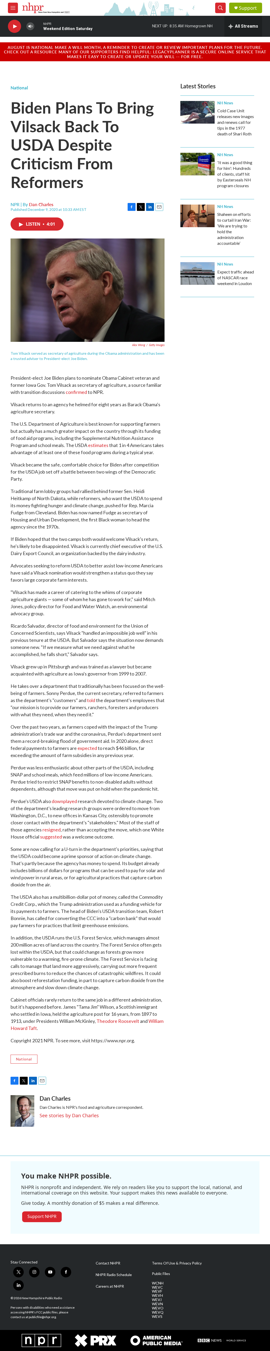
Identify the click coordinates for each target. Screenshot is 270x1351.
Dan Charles (41, 204)
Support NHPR (41, 1216)
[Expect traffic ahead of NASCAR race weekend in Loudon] (197, 273)
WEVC (157, 1287)
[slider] (39, 26)
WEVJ (157, 1300)
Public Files (161, 1274)
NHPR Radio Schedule (114, 1275)
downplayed (64, 801)
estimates (98, 445)
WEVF (157, 1291)
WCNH (157, 1283)
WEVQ (157, 1312)
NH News (225, 102)
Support (248, 8)
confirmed (76, 392)
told (91, 700)
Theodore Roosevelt (118, 1021)
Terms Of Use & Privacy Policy (177, 1263)
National (19, 87)
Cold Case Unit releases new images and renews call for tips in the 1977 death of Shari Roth (235, 122)
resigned (51, 829)
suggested (51, 837)
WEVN (157, 1304)
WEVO (157, 1308)
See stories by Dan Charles (69, 1115)
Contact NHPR (108, 1263)
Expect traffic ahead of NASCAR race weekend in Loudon (235, 277)
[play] (14, 26)
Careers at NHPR (110, 1286)
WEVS (157, 1316)
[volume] (30, 26)
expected (87, 748)
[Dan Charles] (22, 1111)
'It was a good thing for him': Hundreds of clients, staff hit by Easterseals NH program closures (234, 174)
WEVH (157, 1295)
